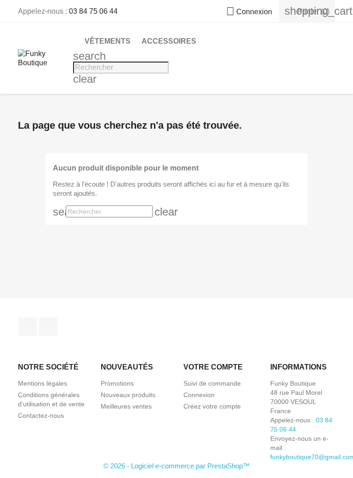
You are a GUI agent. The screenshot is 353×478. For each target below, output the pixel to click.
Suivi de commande (212, 383)
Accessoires (169, 41)
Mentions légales (42, 383)
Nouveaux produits (128, 394)
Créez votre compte (212, 406)
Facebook (28, 327)
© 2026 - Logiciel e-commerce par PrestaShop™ (176, 466)
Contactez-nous (41, 415)
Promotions (117, 383)
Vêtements (108, 41)
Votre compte (213, 367)
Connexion (199, 394)
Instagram (48, 327)
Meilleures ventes (126, 406)
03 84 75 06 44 (93, 11)
